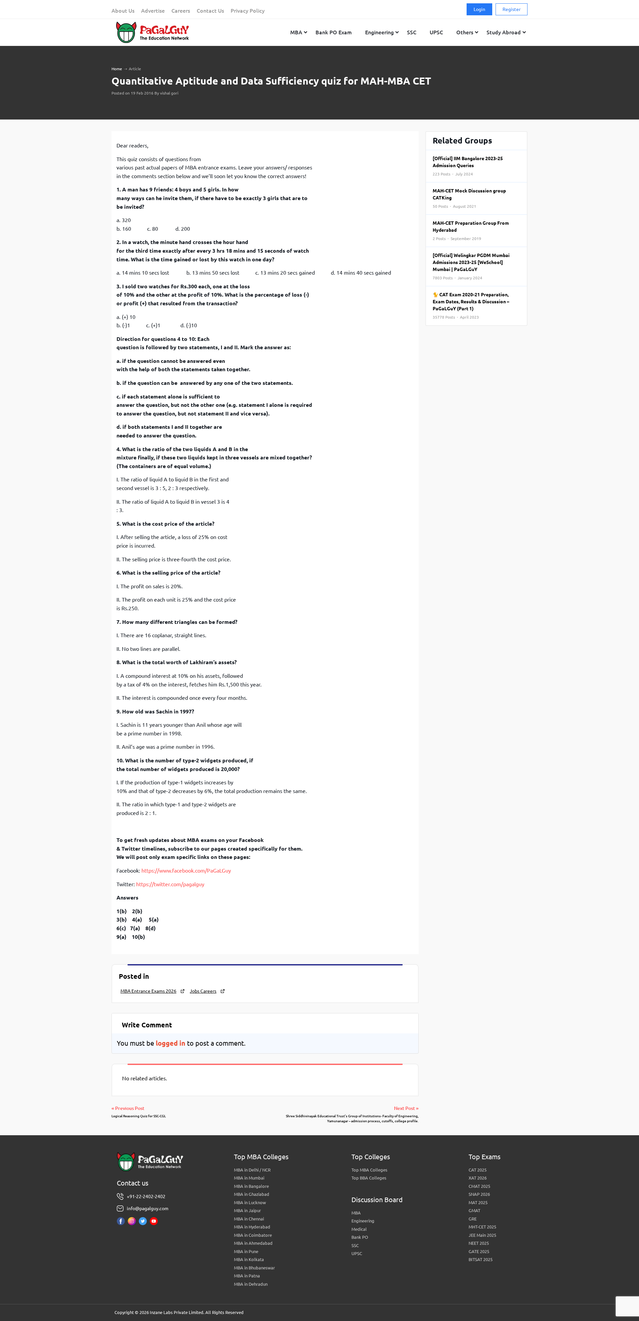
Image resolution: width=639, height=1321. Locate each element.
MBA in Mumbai (249, 1178)
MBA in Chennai (249, 1218)
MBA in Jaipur (247, 1210)
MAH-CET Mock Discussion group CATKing (469, 198)
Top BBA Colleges (368, 1178)
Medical (359, 1229)
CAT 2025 (478, 1170)
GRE (473, 1218)
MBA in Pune (246, 1251)
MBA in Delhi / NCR (252, 1170)
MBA (356, 1212)
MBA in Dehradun (251, 1284)
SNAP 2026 (479, 1194)
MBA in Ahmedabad (253, 1243)
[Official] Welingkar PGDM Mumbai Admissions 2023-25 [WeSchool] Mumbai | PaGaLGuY (471, 266)
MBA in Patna (247, 1275)
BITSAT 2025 (481, 1259)
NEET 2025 (479, 1243)
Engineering (362, 1220)
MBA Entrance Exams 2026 (148, 991)
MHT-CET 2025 (482, 1226)
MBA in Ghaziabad (251, 1194)
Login (479, 9)
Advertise (153, 10)
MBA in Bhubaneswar (254, 1267)
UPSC (356, 1253)
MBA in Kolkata (249, 1259)
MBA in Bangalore (251, 1186)
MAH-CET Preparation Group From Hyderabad (471, 230)
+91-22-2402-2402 (146, 1196)
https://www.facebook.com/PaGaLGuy (186, 871)
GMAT (474, 1210)
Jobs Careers (203, 991)
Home (116, 69)
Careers (180, 10)
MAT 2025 (478, 1202)
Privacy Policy (248, 10)
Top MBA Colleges (369, 1170)
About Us (122, 10)
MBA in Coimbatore (253, 1235)
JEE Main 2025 (482, 1235)
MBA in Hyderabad (252, 1226)
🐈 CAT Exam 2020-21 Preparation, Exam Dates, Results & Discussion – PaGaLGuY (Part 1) (471, 305)
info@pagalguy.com (147, 1208)
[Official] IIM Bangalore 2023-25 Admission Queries (468, 166)
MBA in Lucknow (250, 1202)
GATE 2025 (479, 1251)
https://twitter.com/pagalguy (170, 884)
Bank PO (359, 1237)
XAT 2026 (478, 1178)
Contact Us (210, 10)
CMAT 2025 (479, 1186)
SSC (355, 1245)
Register (512, 9)
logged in (170, 1043)
